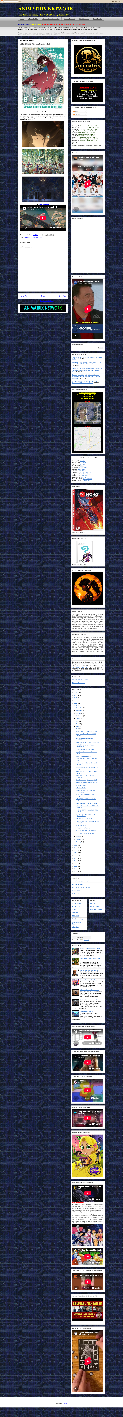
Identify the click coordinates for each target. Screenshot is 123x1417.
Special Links (97, 19)
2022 (76, 703)
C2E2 (82, 466)
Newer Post (24, 296)
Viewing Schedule (69, 19)
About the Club (33, 19)
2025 (76, 695)
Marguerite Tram (81, 785)
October (78, 713)
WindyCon (75, 927)
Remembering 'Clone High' (84, 818)
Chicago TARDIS (87, 479)
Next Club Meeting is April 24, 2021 (86, 780)
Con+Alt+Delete (87, 480)
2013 (76, 863)
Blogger (65, 1403)
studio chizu (36, 237)
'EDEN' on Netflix (81, 788)
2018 (76, 850)
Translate (86, 940)
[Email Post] (42, 235)
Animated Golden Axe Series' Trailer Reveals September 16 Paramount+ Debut (85, 382)
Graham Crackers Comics (80, 679)
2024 (76, 698)
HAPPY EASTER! (81, 825)
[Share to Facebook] (51, 235)
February (79, 839)
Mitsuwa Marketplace (78, 683)
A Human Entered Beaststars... (89, 990)
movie (30, 237)
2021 (76, 705)
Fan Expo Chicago (86, 474)
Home (22, 19)
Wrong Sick (75, 893)
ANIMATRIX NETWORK (45, 8)
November (79, 710)
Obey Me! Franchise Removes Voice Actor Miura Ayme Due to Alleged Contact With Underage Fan (87, 370)
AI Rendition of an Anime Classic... (90, 1000)
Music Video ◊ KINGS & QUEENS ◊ (86, 830)
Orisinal (92, 903)
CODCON (82, 464)
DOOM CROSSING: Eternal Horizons (87, 782)
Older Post (62, 296)
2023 (76, 700)
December (79, 708)
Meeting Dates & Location (50, 19)
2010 (76, 871)
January (78, 842)
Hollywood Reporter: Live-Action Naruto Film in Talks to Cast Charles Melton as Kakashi (86, 363)
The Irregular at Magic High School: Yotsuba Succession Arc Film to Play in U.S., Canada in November (86, 376)
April (77, 729)
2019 (76, 847)
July (77, 721)
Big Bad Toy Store (77, 884)
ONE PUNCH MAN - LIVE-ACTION (86, 803)
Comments (78, 114)
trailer (41, 237)
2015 (76, 858)
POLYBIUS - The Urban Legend (85, 833)
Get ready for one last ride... (88, 980)
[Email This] (46, 235)
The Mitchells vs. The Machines (85, 749)
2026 (76, 692)
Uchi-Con (82, 461)
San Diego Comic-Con (85, 472)
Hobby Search (76, 890)
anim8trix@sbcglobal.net (79, 667)
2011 (76, 868)
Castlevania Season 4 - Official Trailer (87, 731)
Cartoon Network (95, 906)
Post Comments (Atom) (47, 301)
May (77, 726)
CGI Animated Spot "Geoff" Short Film (87, 742)
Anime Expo (81, 469)
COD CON (75, 916)
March (78, 836)
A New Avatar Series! (86, 1011)
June (77, 724)
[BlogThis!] (48, 235)
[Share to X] (50, 235)
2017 (76, 853)
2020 (76, 845)
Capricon (83, 462)
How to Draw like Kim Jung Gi (89, 970)
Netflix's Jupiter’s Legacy (83, 756)
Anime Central (83, 467)
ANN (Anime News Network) (80, 881)
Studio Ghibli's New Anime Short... (90, 948)
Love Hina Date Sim (96, 909)
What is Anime (84, 19)
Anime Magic (84, 475)
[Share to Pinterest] (53, 235)
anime (26, 237)
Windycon (83, 477)
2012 (76, 866)
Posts (76, 111)
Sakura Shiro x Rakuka (83, 828)
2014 (76, 861)
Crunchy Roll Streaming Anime (81, 887)
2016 (76, 855)
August (78, 718)
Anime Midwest (82, 470)
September (79, 716)
